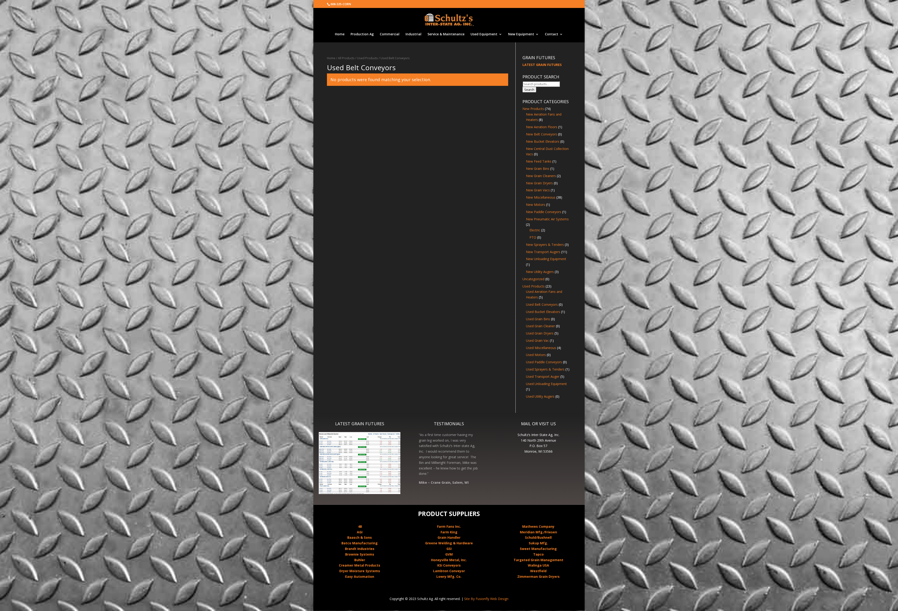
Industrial (413, 34)
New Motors (535, 204)
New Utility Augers (540, 271)
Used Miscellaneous (541, 348)
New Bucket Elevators (542, 141)
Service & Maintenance (445, 34)
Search (529, 89)
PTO (532, 237)
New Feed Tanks (538, 161)
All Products (346, 58)
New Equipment (521, 34)
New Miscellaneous (540, 197)
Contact (551, 34)
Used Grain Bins (538, 319)
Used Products (367, 58)
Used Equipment (484, 34)
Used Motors (536, 355)
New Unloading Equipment (546, 259)
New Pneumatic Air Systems (547, 219)
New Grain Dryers (539, 183)
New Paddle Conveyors (543, 212)
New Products (533, 108)
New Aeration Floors (541, 127)
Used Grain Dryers (540, 333)
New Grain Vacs (538, 190)
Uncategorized (533, 279)
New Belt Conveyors (541, 134)
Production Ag (362, 34)
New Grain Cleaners (541, 176)
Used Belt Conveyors (542, 304)
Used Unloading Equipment (546, 384)
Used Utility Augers (540, 396)
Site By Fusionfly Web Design (486, 598)
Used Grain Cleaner (540, 326)
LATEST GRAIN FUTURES (542, 64)
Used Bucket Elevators (543, 311)
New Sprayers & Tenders (545, 244)
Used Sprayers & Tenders (545, 369)
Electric (534, 230)
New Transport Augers (543, 252)
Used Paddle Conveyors (544, 362)
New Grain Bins (537, 168)
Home (339, 34)
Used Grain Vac (537, 340)
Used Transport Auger (542, 376)
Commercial (389, 34)
